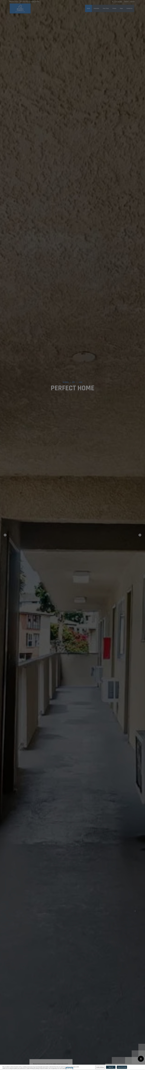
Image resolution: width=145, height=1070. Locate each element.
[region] (72, 1067)
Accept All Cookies (122, 1067)
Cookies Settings (100, 1067)
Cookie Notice (69, 1068)
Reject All (111, 1067)
